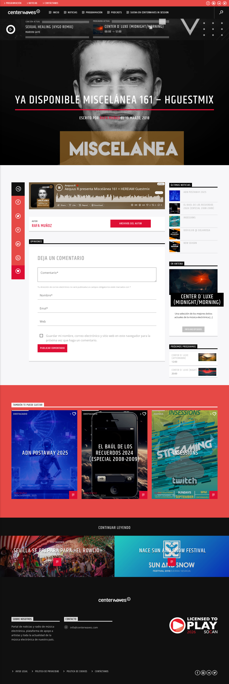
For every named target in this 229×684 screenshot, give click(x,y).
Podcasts (116, 12)
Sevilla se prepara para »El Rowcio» (58, 550)
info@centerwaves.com (84, 627)
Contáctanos (51, 3)
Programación (13, 3)
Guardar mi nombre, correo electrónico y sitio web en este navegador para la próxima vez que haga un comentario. (98, 336)
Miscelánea (117, 88)
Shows (132, 88)
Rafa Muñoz (110, 118)
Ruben (157, 492)
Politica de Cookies (77, 671)
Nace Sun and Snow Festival (172, 550)
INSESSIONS (190, 217)
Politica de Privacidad (47, 671)
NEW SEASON (190, 243)
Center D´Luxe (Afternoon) (180, 357)
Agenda (158, 413)
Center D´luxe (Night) (185, 370)
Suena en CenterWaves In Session (149, 12)
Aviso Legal (22, 671)
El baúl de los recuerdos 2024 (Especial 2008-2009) (199, 206)
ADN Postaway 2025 (195, 192)
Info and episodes (193, 329)
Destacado (100, 88)
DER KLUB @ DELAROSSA (197, 230)
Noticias (33, 3)
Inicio (56, 12)
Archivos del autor (130, 223)
